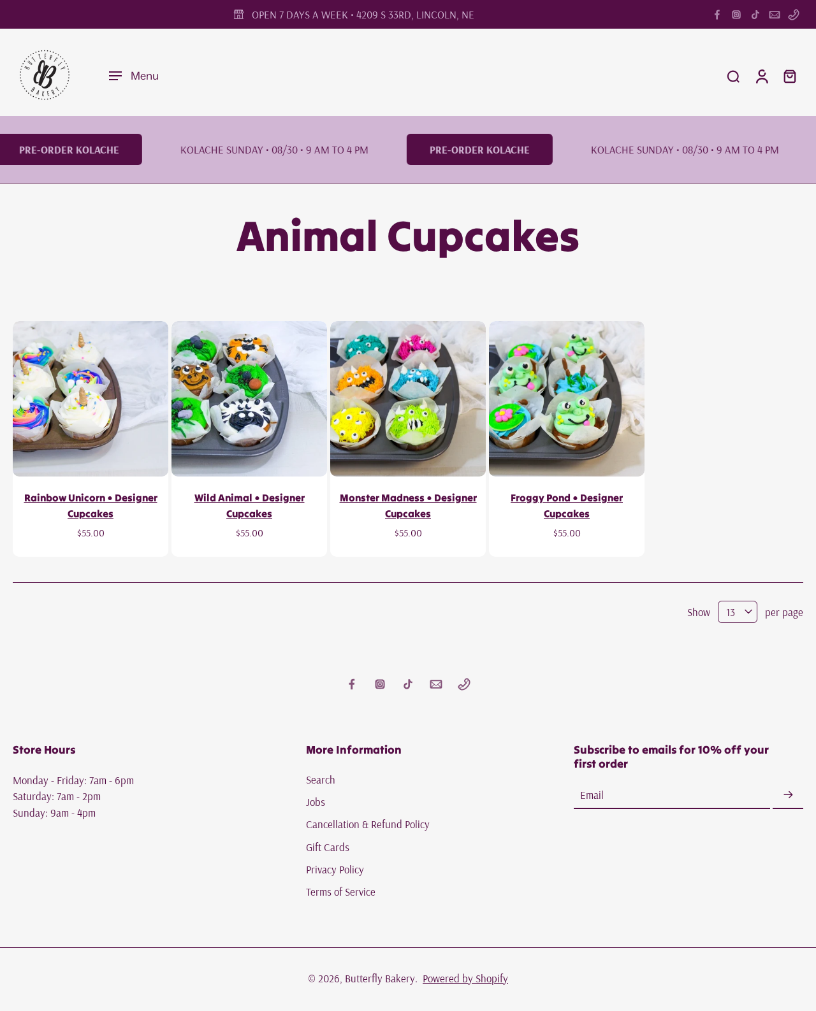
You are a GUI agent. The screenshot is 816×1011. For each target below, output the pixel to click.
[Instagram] (736, 14)
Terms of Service (340, 891)
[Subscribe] (788, 795)
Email (592, 795)
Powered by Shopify (465, 978)
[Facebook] (717, 14)
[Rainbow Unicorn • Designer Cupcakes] (90, 399)
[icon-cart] (789, 76)
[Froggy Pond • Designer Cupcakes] (567, 399)
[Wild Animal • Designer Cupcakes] (249, 399)
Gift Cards (327, 847)
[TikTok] (755, 14)
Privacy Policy (335, 869)
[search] (733, 76)
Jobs (315, 801)
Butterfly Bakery (380, 978)
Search (320, 779)
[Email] (774, 14)
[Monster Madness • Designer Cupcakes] (408, 399)
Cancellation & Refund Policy (368, 824)
